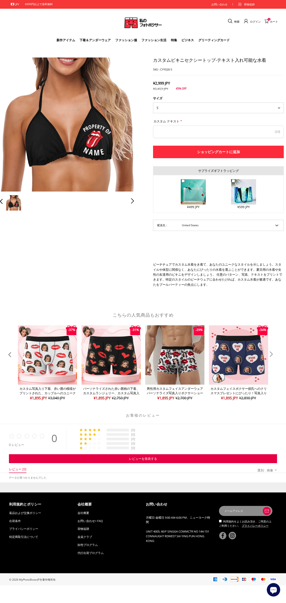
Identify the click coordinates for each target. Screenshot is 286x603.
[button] (10, 123)
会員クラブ (85, 537)
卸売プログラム (88, 545)
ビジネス (187, 40)
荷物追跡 (249, 4)
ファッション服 (126, 40)
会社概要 (83, 513)
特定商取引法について (23, 537)
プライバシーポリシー (23, 529)
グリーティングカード (214, 40)
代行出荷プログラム (91, 553)
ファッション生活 (153, 40)
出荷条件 (15, 521)
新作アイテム (66, 40)
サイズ (157, 98)
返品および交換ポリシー (25, 513)
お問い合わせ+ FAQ (90, 521)
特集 (174, 40)
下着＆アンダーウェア (95, 40)
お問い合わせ (219, 4)
